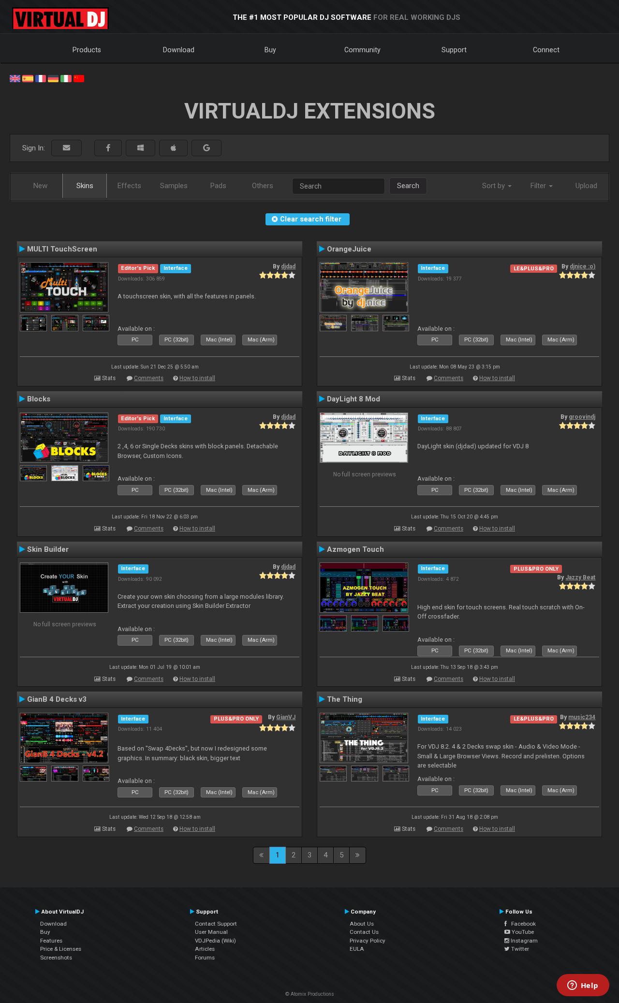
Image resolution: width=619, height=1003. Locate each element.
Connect (546, 50)
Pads (218, 185)
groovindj (582, 416)
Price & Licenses (60, 948)
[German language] (53, 78)
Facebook (521, 923)
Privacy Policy (367, 940)
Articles (205, 948)
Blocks (38, 399)
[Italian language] (65, 78)
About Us (362, 923)
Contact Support (216, 923)
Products (87, 50)
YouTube (522, 932)
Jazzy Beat (580, 577)
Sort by (494, 185)
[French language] (40, 78)
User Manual (211, 932)
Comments (148, 378)
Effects (129, 185)
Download (178, 50)
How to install (197, 378)
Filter (539, 185)
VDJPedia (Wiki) (215, 940)
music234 (581, 717)
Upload (586, 185)
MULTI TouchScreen (62, 249)
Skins (84, 185)
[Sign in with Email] (66, 148)
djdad (288, 266)
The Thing (344, 699)
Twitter (519, 948)
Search (408, 185)
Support (454, 50)
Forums (205, 957)
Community (362, 50)
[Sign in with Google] (206, 148)
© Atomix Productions (309, 994)
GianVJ (285, 717)
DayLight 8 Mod (353, 399)
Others (262, 185)
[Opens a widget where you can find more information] (582, 986)
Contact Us (364, 932)
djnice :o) (582, 266)
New (40, 185)
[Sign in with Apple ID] (173, 148)
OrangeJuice (349, 249)
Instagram (523, 940)
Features (51, 940)
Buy (270, 50)
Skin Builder (48, 549)
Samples (174, 185)
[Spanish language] (27, 78)
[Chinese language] (79, 78)
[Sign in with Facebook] (108, 148)
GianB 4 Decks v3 (57, 699)
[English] (15, 78)
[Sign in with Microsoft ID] (140, 148)
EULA (357, 948)
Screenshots (56, 957)
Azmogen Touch (355, 549)
